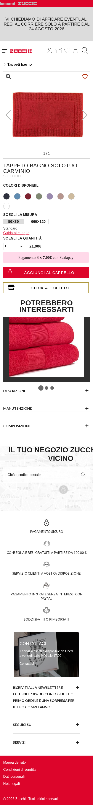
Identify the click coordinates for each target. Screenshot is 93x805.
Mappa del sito (14, 762)
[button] (85, 115)
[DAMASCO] (62, 196)
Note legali (11, 783)
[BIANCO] (8, 205)
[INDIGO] (8, 196)
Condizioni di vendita (19, 769)
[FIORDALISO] (19, 196)
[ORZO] (73, 196)
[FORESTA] (41, 196)
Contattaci (26, 663)
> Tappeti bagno (18, 64)
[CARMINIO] (30, 196)
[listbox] (14, 246)
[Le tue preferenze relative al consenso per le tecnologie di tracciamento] (85, 797)
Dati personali (14, 776)
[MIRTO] (51, 196)
